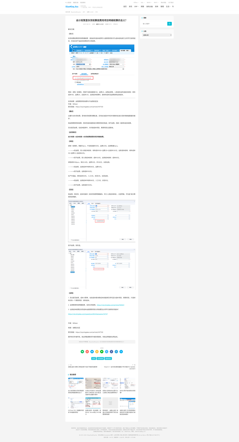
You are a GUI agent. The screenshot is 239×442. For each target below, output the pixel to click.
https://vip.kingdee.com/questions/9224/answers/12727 (88, 314)
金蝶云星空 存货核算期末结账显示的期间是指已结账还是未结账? (127, 412)
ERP (135, 6)
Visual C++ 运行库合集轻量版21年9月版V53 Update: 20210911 (119, 368)
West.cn (144, 435)
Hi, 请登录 (68, 2)
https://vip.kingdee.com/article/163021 (110, 305)
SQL (142, 2)
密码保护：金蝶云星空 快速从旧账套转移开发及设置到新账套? (110, 412)
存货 (93, 358)
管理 (162, 6)
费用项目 (108, 358)
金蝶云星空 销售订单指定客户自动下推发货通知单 (82, 367)
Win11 (155, 2)
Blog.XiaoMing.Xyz (71, 6)
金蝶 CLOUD (90, 12)
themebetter (107, 435)
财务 (156, 6)
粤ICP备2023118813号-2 (153, 435)
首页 (125, 6)
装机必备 (149, 6)
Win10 (148, 2)
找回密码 (82, 2)
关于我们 (171, 2)
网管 (142, 6)
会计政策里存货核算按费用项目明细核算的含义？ (101, 20)
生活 (167, 6)
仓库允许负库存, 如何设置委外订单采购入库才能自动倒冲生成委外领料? (93, 392)
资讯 (130, 6)
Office (135, 2)
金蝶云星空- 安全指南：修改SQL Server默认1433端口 (93, 412)
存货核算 (100, 358)
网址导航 (163, 2)
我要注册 (75, 2)
